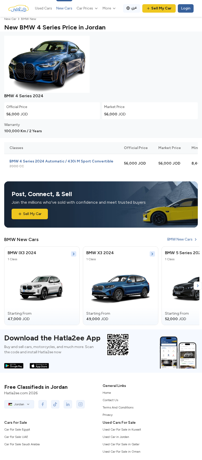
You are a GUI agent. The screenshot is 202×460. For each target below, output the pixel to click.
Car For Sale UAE (16, 437)
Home (107, 393)
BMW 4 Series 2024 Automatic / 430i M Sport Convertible (61, 161)
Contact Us (110, 400)
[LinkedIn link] (68, 404)
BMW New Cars (180, 239)
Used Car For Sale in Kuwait (122, 429)
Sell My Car (161, 8)
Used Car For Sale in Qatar (121, 444)
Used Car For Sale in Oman (121, 451)
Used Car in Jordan (116, 437)
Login (185, 8)
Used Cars (43, 8)
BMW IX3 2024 (22, 252)
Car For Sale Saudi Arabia (22, 444)
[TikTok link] (55, 404)
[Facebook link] (42, 404)
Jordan (19, 404)
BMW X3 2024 (100, 252)
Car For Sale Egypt (17, 429)
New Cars (64, 8)
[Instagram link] (80, 404)
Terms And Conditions (118, 407)
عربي (134, 7)
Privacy (108, 415)
